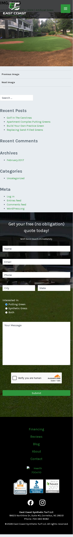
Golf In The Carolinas (19, 117)
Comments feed (16, 204)
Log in (10, 196)
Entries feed (14, 200)
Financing (36, 429)
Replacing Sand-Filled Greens (25, 129)
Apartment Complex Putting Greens (28, 121)
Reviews (36, 437)
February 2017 (15, 160)
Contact (36, 459)
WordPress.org (16, 208)
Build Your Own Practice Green (25, 125)
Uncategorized (16, 178)
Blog (36, 444)
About (36, 451)
